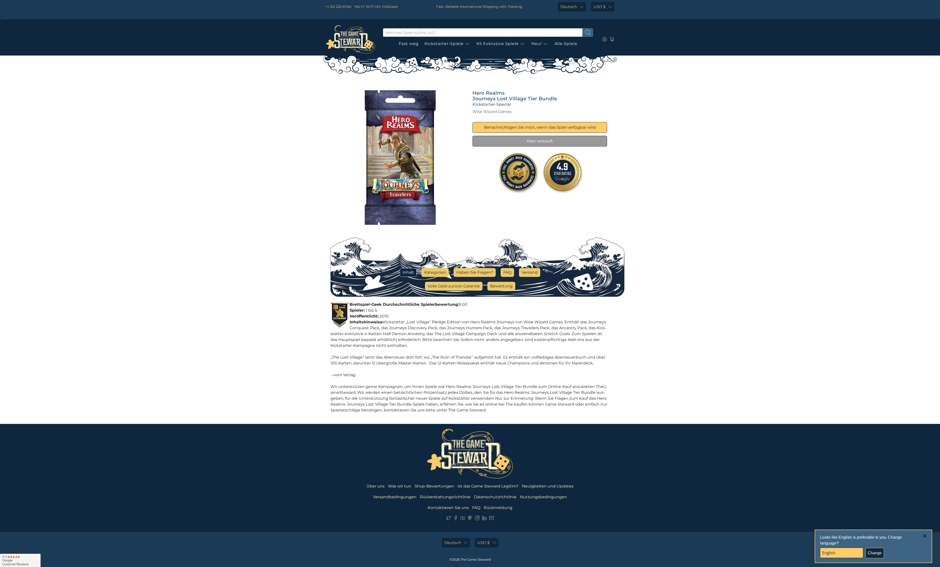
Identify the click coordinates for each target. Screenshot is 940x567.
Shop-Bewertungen (434, 486)
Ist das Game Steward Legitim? (488, 486)
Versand (530, 272)
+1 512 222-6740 (338, 6)
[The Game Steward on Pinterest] (470, 519)
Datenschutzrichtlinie (495, 497)
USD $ (599, 6)
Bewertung (501, 286)
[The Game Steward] (350, 39)
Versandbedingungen (394, 497)
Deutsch (568, 6)
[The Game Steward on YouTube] (462, 519)
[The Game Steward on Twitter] (448, 519)
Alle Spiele (565, 43)
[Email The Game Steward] (491, 519)
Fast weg (409, 43)
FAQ (507, 272)
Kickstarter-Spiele (444, 43)
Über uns (375, 486)
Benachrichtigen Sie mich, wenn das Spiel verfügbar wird (540, 127)
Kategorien (435, 272)
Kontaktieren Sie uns (448, 507)
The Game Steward (475, 559)
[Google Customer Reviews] (20, 560)
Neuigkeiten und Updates (548, 486)
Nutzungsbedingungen (543, 497)
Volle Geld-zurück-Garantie (454, 286)
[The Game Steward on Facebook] (455, 519)
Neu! (536, 43)
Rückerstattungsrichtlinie (445, 497)
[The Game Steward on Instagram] (477, 519)
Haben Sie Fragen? (474, 272)
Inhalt (408, 272)
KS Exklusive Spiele (497, 43)
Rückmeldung (498, 507)
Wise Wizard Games (492, 111)
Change (875, 553)
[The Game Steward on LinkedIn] (484, 519)
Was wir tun (399, 486)
